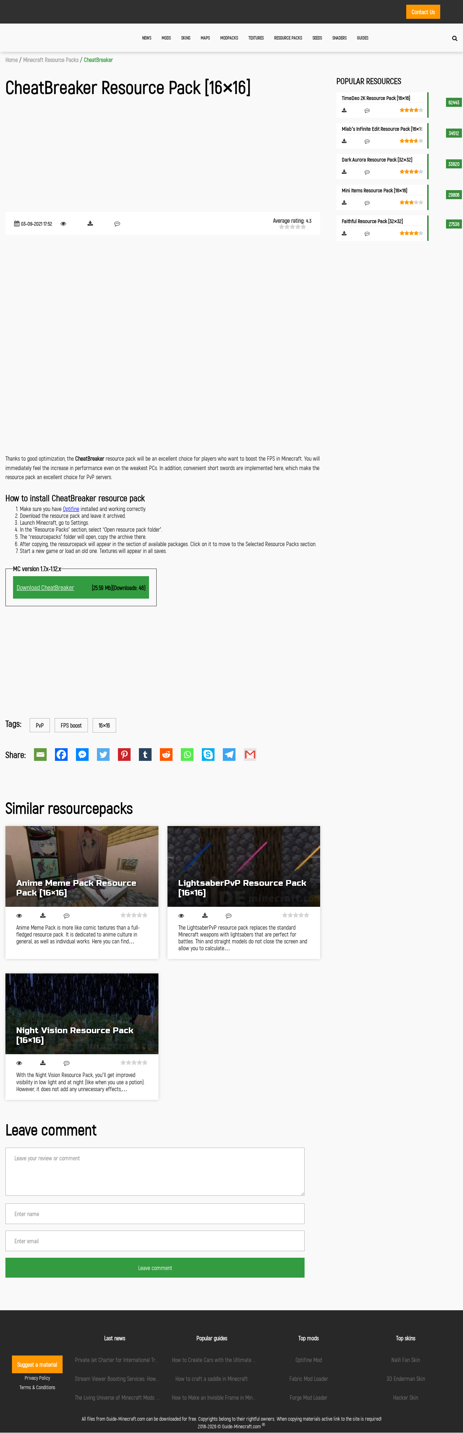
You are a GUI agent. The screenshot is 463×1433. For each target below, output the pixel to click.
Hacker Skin (405, 1397)
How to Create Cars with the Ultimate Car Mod (221, 1359)
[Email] (44, 754)
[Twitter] (107, 754)
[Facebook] (65, 754)
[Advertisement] (162, 155)
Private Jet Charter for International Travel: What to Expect (136, 1359)
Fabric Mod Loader (308, 1378)
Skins (185, 37)
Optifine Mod (309, 1359)
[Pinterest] (128, 754)
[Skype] (212, 754)
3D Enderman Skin (406, 1378)
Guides (362, 37)
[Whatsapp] (191, 754)
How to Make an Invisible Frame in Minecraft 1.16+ (224, 1397)
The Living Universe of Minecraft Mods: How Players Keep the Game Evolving (154, 1397)
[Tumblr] (149, 754)
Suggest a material (37, 1364)
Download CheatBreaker (45, 587)
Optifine (71, 508)
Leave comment (155, 1267)
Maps (205, 37)
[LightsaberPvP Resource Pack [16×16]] (243, 866)
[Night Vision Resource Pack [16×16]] (81, 1013)
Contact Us (423, 11)
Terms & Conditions (37, 1387)
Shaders (339, 37)
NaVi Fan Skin (405, 1359)
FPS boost (71, 725)
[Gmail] (254, 754)
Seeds (317, 37)
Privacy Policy (37, 1378)
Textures (256, 37)
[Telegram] (233, 754)
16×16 (104, 725)
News (146, 37)
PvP (40, 725)
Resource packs (288, 37)
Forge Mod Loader (308, 1397)
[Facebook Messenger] (86, 754)
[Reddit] (170, 754)
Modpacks (229, 37)
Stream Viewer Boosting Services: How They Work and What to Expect (148, 1378)
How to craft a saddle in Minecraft (211, 1378)
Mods (166, 37)
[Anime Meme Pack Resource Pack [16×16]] (81, 866)
